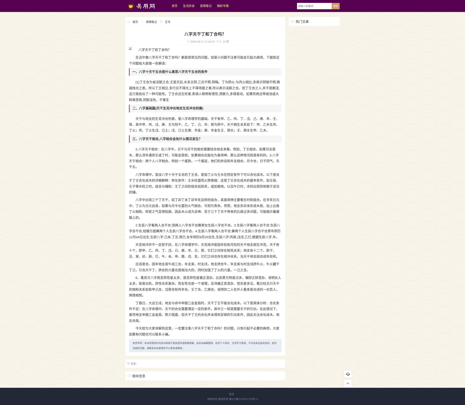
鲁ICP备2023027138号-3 (243, 399)
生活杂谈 (189, 5)
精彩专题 (223, 5)
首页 (174, 5)
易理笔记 (206, 5)
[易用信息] (146, 11)
